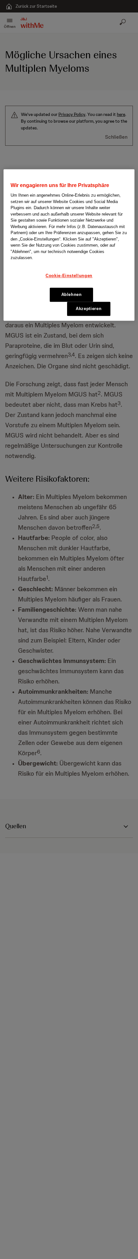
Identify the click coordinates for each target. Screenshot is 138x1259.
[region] (69, 245)
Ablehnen (71, 294)
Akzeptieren (88, 309)
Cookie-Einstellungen (69, 275)
